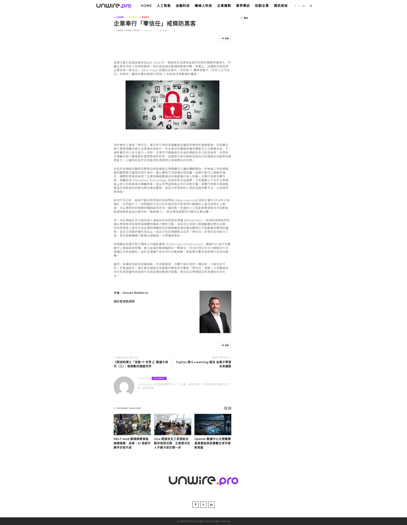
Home (146, 6)
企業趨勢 (224, 6)
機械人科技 (203, 6)
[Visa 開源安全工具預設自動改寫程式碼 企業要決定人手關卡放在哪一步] (172, 424)
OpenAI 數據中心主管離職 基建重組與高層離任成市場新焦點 (214, 443)
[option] (132, 432)
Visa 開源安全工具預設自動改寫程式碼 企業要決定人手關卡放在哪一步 (172, 443)
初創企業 (262, 6)
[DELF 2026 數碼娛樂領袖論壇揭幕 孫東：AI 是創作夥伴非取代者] (132, 424)
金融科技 (183, 6)
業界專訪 (243, 6)
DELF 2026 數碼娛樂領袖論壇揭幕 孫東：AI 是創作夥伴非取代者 (132, 443)
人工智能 (164, 6)
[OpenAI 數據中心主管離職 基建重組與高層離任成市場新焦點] (213, 424)
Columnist (148, 30)
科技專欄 (133, 17)
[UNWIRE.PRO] (113, 5)
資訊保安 (281, 6)
